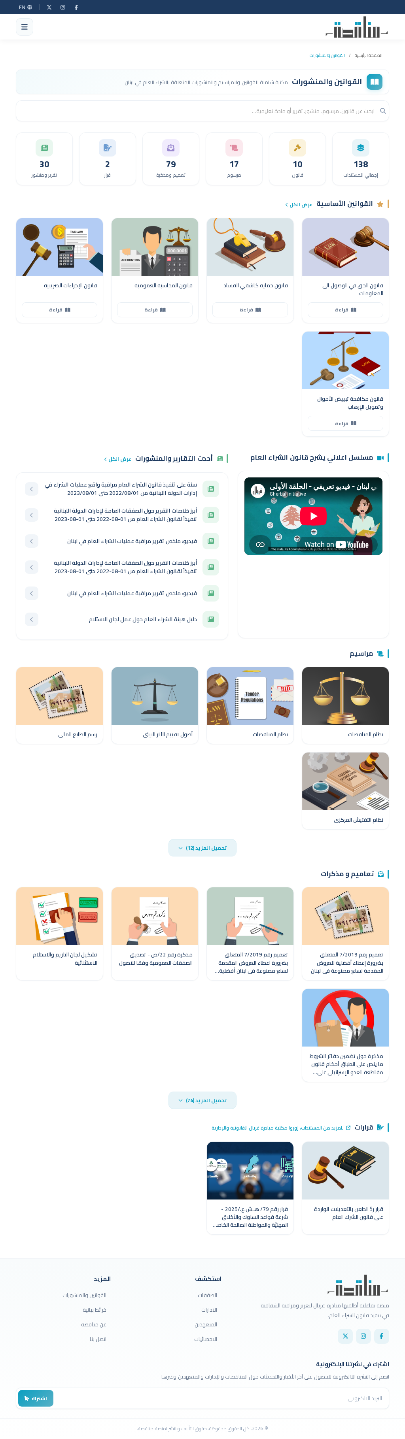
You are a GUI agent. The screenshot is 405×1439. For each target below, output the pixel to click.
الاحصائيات (205, 1339)
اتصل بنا (98, 1339)
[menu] (24, 27)
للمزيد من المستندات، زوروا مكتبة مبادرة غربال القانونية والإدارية (278, 1127)
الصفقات (207, 1295)
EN (22, 7)
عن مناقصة (93, 1324)
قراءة (341, 309)
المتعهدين (206, 1324)
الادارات (209, 1310)
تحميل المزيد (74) (206, 1100)
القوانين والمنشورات (327, 55)
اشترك (39, 1398)
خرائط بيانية (94, 1310)
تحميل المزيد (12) (206, 847)
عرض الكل (301, 204)
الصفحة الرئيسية (368, 55)
